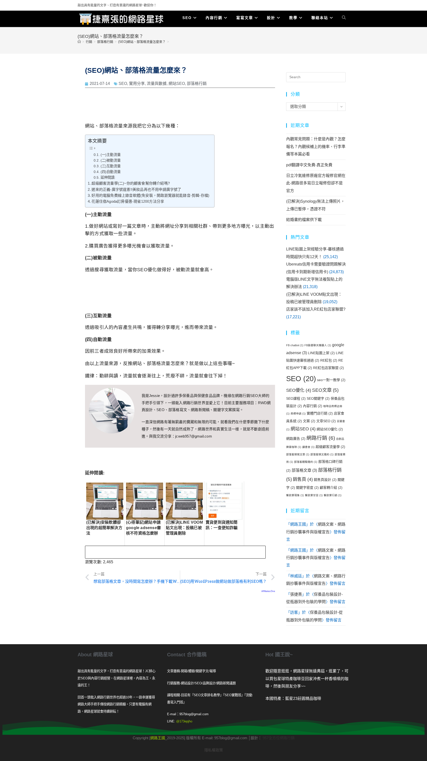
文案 (309, 421)
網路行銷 (320, 438)
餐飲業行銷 (333, 495)
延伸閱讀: (108, 177)
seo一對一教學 (331, 380)
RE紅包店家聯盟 (328, 368)
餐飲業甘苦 (314, 495)
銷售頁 (303, 479)
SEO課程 (296, 398)
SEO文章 (325, 390)
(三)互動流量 (111, 166)
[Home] (79, 42)
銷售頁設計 (325, 480)
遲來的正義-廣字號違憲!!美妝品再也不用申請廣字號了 (136, 189)
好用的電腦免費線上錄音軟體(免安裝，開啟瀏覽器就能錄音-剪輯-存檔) (150, 195)
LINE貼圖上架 (321, 353)
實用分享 (137, 83)
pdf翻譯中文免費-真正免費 (309, 165)
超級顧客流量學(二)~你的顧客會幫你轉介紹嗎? (130, 183)
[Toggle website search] (343, 18)
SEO (123, 83)
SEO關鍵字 (318, 398)
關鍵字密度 (307, 488)
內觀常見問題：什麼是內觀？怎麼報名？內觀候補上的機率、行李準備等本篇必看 (315, 146)
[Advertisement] (180, 106)
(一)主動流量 (111, 155)
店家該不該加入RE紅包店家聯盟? (315, 309)
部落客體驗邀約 (305, 461)
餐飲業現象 (295, 495)
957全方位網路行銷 (279, 738)
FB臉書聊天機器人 (317, 345)
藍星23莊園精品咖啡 (303, 698)
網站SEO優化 (330, 429)
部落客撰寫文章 (297, 454)
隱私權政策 (213, 750)
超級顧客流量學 (330, 447)
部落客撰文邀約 (322, 454)
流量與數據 (157, 83)
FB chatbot (294, 345)
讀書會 (308, 446)
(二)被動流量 (111, 160)
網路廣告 (295, 439)
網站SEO (177, 83)
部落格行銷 (197, 83)
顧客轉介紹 (331, 488)
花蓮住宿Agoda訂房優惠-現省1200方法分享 (127, 201)
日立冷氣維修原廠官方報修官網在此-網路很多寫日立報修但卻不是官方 (315, 183)
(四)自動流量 (111, 172)
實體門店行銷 (320, 413)
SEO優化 (298, 390)
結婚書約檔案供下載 (304, 220)
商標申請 (298, 413)
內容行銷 (312, 406)
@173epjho (184, 721)
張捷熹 (296, 594)
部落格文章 (304, 470)
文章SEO (326, 421)
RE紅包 (328, 360)
